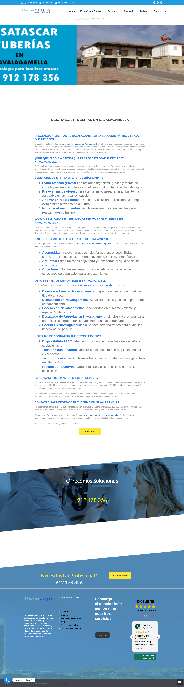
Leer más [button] (139, 648)
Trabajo (144, 11)
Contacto (129, 11)
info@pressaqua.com (66, 2)
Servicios (113, 11)
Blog (156, 11)
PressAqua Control (91, 11)
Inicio (72, 11)
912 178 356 (47, 2)
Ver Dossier (102, 635)
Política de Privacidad (61, 683)
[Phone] (7, 680)
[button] (158, 637)
